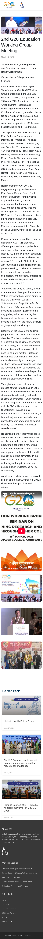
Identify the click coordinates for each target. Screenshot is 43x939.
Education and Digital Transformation (16, 868)
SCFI (3, 917)
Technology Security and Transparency (17, 886)
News (4, 900)
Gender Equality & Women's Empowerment (19, 873)
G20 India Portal (8, 908)
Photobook (6, 922)
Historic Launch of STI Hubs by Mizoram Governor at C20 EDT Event (21, 808)
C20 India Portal (8, 913)
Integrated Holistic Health (12, 877)
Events (4, 904)
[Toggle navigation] (36, 5)
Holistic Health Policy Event (19, 721)
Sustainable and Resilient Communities (17, 882)
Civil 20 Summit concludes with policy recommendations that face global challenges (21, 763)
